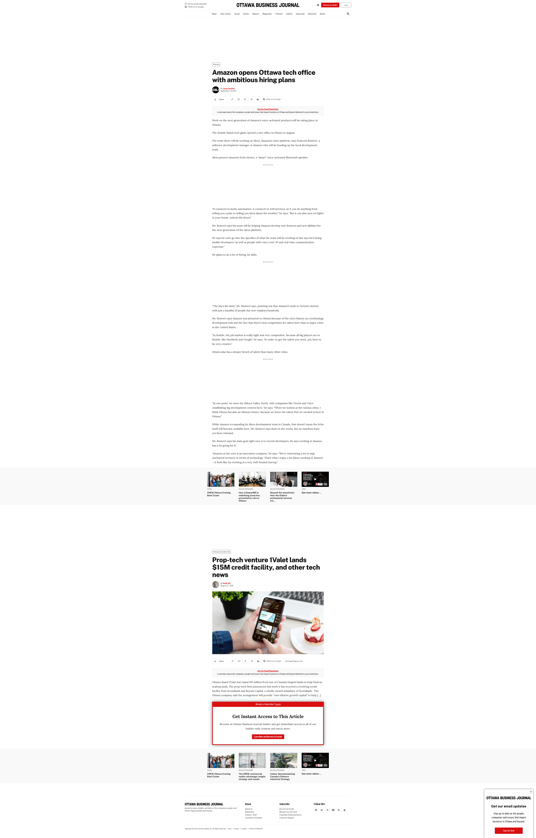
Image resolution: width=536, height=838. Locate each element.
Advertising (249, 812)
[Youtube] (333, 810)
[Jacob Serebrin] (216, 89)
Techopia (216, 64)
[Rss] (339, 810)
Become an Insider (286, 809)
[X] (251, 99)
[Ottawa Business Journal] (268, 5)
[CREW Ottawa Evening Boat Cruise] (220, 479)
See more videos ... (311, 492)
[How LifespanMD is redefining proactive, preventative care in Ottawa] (252, 479)
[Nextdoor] (344, 810)
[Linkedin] (257, 99)
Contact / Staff (251, 815)
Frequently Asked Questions (290, 815)
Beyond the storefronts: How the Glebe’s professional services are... (282, 496)
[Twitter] (327, 810)
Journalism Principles (253, 818)
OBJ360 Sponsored (246, 489)
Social (209, 489)
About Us (248, 809)
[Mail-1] (316, 810)
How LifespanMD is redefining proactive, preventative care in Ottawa (249, 496)
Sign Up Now (508, 830)
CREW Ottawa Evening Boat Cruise (219, 494)
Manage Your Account (288, 812)
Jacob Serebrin (229, 88)
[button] (348, 14)
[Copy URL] (232, 99)
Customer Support (286, 818)
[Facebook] (245, 99)
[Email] (238, 99)
